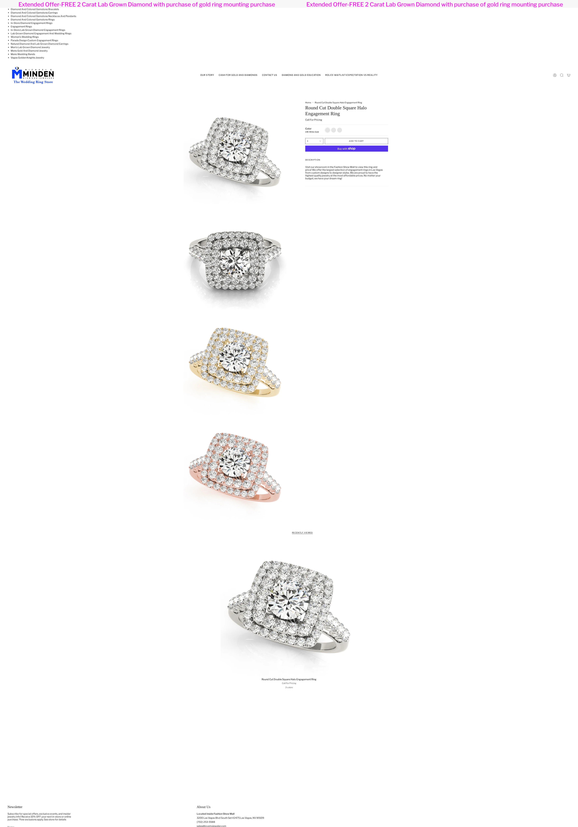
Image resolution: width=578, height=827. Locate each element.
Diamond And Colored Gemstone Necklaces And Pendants (43, 16)
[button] (301, 75)
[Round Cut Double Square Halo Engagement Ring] (289, 607)
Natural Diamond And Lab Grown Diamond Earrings (39, 43)
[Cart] (568, 75)
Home (308, 102)
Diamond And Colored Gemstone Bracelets (35, 9)
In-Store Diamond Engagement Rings (31, 23)
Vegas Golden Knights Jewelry (27, 57)
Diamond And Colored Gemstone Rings (33, 19)
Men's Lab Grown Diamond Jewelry (30, 47)
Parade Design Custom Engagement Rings (34, 40)
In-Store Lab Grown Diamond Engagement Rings (38, 30)
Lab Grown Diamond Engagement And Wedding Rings (41, 33)
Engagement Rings (21, 26)
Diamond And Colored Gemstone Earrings (34, 12)
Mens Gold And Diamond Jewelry (29, 50)
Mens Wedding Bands (23, 54)
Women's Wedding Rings (25, 36)
